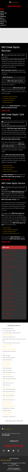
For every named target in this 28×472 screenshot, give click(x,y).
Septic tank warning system (10, 309)
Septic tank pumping (8, 298)
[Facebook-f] (18, 450)
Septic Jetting (6, 278)
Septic (4, 270)
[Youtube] (8, 450)
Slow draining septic (8, 313)
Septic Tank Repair (8, 302)
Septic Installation (7, 274)
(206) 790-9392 (14, 6)
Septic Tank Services (8, 305)
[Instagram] (3, 450)
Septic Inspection (7, 361)
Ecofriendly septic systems (10, 251)
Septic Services (7, 286)
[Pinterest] (13, 450)
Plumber (5, 262)
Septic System (7, 290)
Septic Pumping (7, 282)
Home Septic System (8, 259)
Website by (14, 468)
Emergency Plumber (8, 255)
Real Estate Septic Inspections (11, 266)
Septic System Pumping (9, 294)
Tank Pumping (6, 317)
